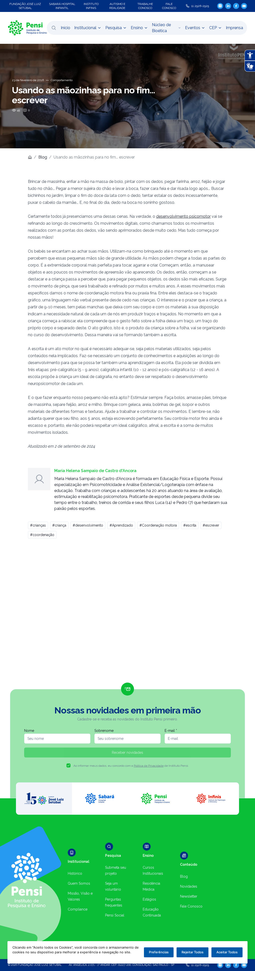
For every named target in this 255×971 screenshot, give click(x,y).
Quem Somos (79, 883)
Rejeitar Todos (192, 952)
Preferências (159, 952)
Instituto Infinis (91, 6)
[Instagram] (220, 6)
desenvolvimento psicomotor (183, 216)
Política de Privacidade (149, 765)
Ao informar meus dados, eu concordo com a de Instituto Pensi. (131, 765)
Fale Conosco (191, 906)
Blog (42, 157)
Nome (29, 731)
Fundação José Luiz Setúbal (25, 6)
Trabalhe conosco (145, 6)
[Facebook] (236, 6)
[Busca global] (54, 28)
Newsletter (188, 896)
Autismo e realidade (117, 6)
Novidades (188, 886)
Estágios (149, 899)
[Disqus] (127, 612)
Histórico (75, 873)
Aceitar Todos (227, 952)
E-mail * (171, 731)
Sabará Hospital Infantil (62, 6)
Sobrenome (104, 731)
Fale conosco (169, 6)
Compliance (77, 909)
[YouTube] (244, 6)
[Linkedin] (228, 6)
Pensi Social (114, 915)
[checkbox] (68, 765)
